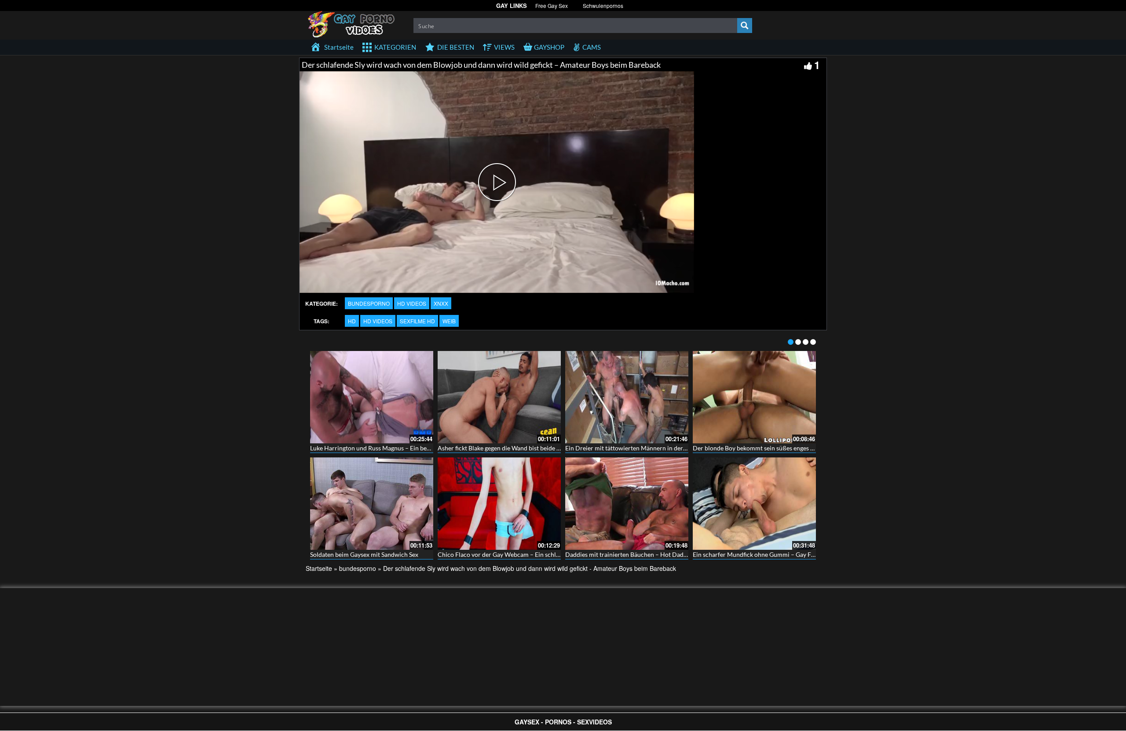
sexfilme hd (417, 321)
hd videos (411, 303)
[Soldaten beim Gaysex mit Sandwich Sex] (371, 503)
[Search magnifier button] (744, 25)
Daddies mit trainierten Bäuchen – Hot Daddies (630, 554)
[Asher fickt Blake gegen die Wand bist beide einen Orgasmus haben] (499, 397)
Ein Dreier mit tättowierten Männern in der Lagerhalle (639, 448)
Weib (449, 321)
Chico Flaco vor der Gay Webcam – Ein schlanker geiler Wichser (525, 554)
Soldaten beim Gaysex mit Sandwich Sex (364, 554)
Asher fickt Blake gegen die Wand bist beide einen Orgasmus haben (528, 448)
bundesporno (369, 303)
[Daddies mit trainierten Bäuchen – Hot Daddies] (626, 503)
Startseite (319, 568)
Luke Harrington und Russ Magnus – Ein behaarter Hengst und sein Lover (409, 448)
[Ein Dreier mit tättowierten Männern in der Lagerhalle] (626, 397)
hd (352, 321)
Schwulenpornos (603, 5)
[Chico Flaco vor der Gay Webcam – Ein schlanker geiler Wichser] (499, 503)
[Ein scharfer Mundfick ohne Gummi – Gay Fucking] (754, 503)
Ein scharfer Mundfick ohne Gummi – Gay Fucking (761, 554)
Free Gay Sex (551, 5)
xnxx (441, 303)
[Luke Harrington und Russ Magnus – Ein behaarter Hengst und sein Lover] (371, 397)
